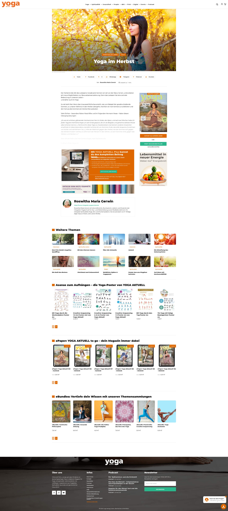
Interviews (56, 247)
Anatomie (132, 247)
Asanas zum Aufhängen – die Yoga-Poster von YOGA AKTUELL (100, 285)
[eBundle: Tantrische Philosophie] (61, 411)
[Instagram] (59, 493)
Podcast (111, 479)
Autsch (131, 250)
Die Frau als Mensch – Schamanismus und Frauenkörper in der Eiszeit (123, 482)
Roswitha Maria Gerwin (108, 82)
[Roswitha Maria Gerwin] (67, 207)
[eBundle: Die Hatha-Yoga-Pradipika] (103, 411)
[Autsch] (139, 239)
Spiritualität (107, 247)
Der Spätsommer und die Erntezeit (122, 477)
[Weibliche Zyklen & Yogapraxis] (114, 261)
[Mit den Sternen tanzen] (88, 239)
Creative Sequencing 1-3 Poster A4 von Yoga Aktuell (123, 315)
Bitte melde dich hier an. (102, 178)
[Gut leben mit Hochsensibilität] (165, 261)
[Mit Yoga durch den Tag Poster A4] (145, 300)
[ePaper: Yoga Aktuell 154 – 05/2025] (167, 356)
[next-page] (56, 326)
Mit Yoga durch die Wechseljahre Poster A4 (60, 315)
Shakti (106, 269)
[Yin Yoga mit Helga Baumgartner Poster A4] (167, 300)
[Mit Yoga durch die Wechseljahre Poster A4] (61, 300)
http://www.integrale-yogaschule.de (86, 205)
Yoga (123, 54)
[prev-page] (53, 326)
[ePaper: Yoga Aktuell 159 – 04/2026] (61, 356)
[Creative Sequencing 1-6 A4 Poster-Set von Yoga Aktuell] (82, 300)
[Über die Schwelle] (114, 239)
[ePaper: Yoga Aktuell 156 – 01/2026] (124, 356)
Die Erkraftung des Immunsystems (161, 251)
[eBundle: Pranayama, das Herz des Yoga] (124, 411)
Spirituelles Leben (110, 54)
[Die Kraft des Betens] (63, 261)
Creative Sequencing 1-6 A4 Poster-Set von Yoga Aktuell (82, 315)
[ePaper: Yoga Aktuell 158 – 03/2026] (82, 356)
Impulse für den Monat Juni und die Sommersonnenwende (123, 489)
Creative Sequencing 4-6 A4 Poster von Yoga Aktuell (102, 315)
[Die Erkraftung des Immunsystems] (165, 239)
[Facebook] (54, 493)
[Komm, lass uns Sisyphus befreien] (139, 261)
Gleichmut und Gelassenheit (88, 272)
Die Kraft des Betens (59, 272)
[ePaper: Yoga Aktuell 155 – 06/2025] (145, 356)
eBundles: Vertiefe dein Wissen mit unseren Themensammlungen (104, 396)
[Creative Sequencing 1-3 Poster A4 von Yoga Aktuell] (124, 300)
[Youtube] (64, 493)
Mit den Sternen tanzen (86, 250)
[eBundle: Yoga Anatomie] (167, 411)
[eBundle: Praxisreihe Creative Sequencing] (145, 411)
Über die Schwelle (110, 250)
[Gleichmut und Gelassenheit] (88, 261)
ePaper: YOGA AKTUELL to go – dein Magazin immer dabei (97, 341)
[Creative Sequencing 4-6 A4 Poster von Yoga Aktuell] (103, 300)
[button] (217, 4)
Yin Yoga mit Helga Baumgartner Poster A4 (166, 315)
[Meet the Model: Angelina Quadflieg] (63, 239)
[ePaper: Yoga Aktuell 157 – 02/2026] (103, 356)
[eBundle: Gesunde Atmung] (82, 411)
